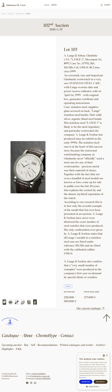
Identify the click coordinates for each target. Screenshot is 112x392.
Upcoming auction (12, 345)
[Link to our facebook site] (28, 383)
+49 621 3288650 (38, 374)
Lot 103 (28, 14)
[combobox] (104, 355)
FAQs (19, 349)
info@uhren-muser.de (41, 376)
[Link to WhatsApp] (36, 383)
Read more (82, 377)
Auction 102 (19, 14)
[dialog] (93, 371)
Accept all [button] (86, 382)
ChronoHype (46, 335)
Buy (26, 345)
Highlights (7, 349)
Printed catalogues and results (76, 345)
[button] (93, 386)
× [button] (107, 355)
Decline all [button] (100, 382)
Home (3, 14)
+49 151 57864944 (43, 379)
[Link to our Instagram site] (32, 383)
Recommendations (47, 345)
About (27, 335)
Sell (33, 345)
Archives (10, 14)
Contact (67, 335)
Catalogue (10, 335)
